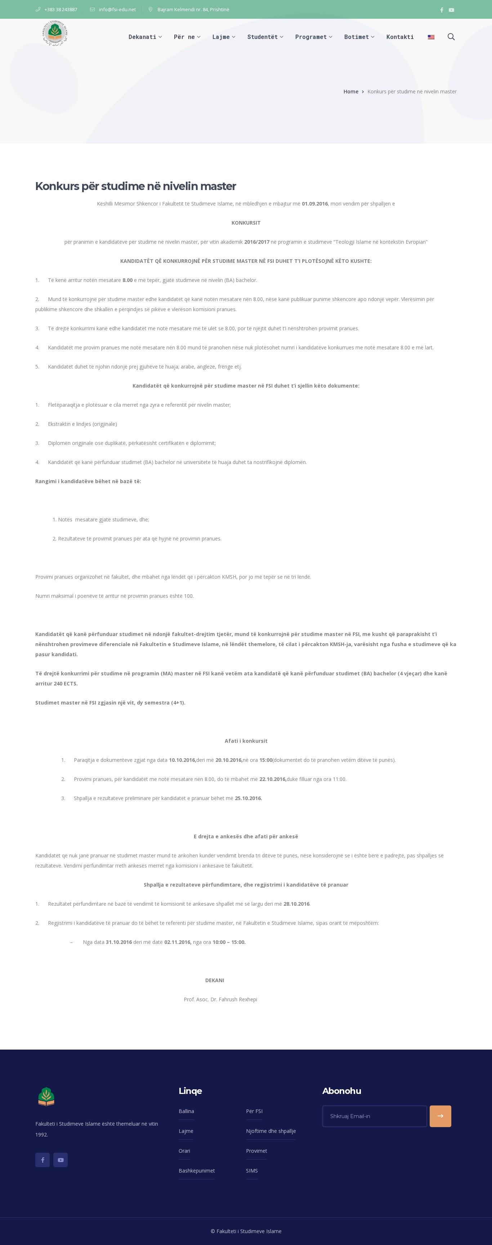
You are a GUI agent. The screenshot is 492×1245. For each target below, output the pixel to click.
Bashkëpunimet (197, 1170)
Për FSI (254, 1111)
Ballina (186, 1111)
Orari (184, 1150)
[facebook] (42, 1160)
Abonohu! (440, 1116)
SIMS (252, 1170)
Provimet (256, 1150)
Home (351, 91)
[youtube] (60, 1160)
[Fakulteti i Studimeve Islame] (55, 32)
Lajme (186, 1130)
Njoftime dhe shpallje (271, 1130)
